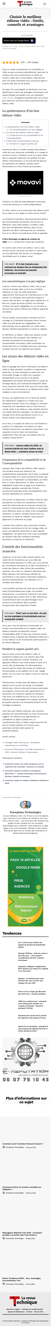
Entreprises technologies (13, 797)
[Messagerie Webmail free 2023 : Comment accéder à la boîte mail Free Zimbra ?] (25, 1214)
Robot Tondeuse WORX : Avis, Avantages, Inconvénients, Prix (21, 1279)
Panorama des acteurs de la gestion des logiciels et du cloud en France (32, 1016)
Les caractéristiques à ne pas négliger (24, 130)
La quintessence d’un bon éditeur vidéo (22, 127)
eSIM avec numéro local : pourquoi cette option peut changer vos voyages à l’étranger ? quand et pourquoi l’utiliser (32, 1004)
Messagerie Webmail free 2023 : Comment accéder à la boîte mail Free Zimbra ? (22, 1234)
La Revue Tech (7, 46)
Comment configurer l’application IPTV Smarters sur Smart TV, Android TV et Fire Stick (33, 968)
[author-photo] (3, 1147)
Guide (15, 46)
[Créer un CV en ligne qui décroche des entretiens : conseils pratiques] (9, 993)
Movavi (11, 242)
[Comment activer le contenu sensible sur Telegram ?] (25, 1168)
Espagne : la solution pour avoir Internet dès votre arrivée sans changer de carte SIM (31, 980)
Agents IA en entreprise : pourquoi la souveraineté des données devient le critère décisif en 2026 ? (33, 1028)
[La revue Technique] (25, 1301)
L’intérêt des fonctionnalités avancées (21, 141)
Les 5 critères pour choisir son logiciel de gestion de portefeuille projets (32, 944)
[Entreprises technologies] (25, 804)
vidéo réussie (8, 98)
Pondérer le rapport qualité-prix (21, 144)
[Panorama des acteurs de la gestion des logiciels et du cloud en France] (9, 1017)
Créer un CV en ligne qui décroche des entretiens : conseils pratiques (32, 992)
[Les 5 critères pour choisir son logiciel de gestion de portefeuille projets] (9, 944)
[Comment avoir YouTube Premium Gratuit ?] (25, 1125)
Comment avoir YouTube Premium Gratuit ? (22, 1144)
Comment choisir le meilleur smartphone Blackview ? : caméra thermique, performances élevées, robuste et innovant (25, 773)
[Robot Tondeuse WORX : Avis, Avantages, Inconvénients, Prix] (25, 1259)
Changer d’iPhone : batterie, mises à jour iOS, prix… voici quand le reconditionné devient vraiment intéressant (32, 956)
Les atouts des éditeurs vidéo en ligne (21, 132)
